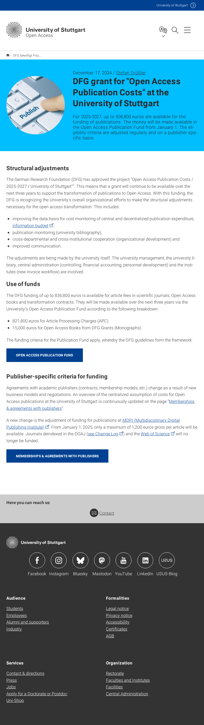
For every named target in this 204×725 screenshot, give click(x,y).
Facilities (114, 686)
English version (7, 55)
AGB (110, 635)
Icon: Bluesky (80, 560)
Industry (14, 629)
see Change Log (103, 433)
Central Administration (127, 693)
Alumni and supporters (27, 622)
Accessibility (117, 622)
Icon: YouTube (123, 560)
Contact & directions (25, 673)
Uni (172, 5)
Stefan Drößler (131, 73)
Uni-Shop (15, 700)
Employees (16, 615)
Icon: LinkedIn (145, 560)
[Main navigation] (187, 29)
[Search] (174, 29)
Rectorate (115, 673)
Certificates (116, 629)
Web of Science (155, 433)
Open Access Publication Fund (44, 355)
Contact (106, 513)
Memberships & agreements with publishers (57, 456)
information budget (30, 225)
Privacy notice (119, 615)
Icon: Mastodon (102, 560)
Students (14, 608)
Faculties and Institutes (128, 680)
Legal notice (117, 608)
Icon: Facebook (37, 560)
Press (11, 680)
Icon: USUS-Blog (167, 560)
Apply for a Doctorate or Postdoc (36, 693)
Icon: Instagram (59, 560)
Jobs (11, 686)
